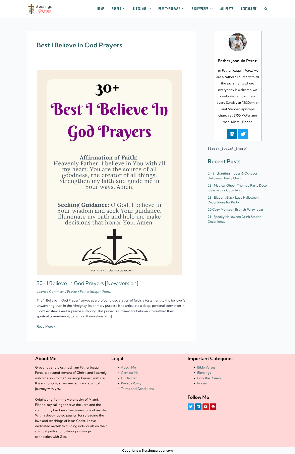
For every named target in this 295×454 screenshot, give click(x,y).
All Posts (226, 9)
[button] (123, 9)
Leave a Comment (50, 291)
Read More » (46, 326)
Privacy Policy (131, 383)
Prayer (116, 9)
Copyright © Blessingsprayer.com (147, 450)
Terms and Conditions (137, 389)
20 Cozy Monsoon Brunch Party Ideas (235, 209)
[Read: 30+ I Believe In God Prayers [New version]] (109, 172)
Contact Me (248, 9)
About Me (128, 367)
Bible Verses (200, 9)
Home (100, 9)
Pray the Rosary (169, 9)
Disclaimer (129, 378)
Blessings (139, 9)
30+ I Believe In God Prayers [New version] (87, 283)
